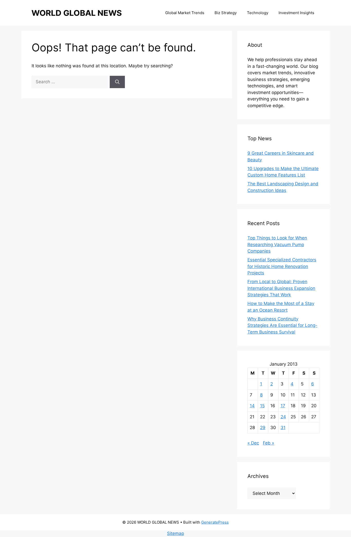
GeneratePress (215, 522)
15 (262, 405)
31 (283, 427)
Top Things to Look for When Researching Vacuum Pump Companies (277, 244)
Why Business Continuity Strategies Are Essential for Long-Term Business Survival (282, 325)
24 (283, 416)
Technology (257, 12)
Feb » (268, 443)
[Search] (117, 82)
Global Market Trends (184, 12)
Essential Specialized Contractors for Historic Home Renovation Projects (281, 266)
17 (283, 405)
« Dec (253, 443)
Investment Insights (296, 12)
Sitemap (175, 533)
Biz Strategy (226, 12)
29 (262, 427)
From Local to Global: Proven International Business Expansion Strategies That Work (281, 288)
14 (252, 405)
